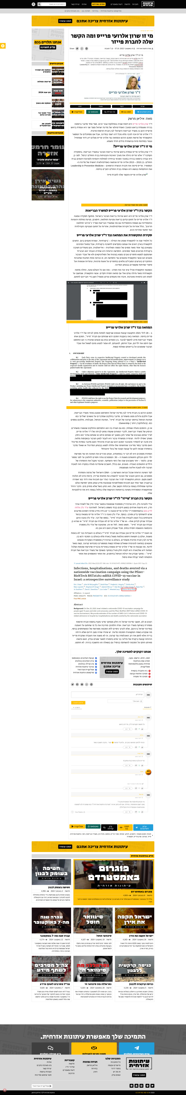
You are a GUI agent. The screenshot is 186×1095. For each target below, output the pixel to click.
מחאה (107, 834)
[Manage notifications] (4, 1090)
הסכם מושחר (141, 834)
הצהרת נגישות (45, 1072)
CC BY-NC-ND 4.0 (142, 1092)
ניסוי (83, 834)
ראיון (95, 1072)
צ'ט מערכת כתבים (72, 11)
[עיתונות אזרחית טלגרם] (131, 1086)
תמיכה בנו (86, 11)
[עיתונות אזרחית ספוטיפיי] (147, 1086)
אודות (84, 4)
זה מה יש (116, 1072)
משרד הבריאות (91, 834)
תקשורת (130, 837)
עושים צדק (116, 1075)
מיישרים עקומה (114, 1065)
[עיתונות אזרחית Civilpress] (139, 1064)
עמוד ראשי (149, 31)
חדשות (127, 4)
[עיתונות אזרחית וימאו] (141, 1086)
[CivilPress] (147, 4)
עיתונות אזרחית (75, 834)
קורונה (143, 31)
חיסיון (127, 834)
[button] (3, 46)
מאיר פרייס (115, 834)
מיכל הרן (101, 834)
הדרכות (71, 1073)
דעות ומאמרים (116, 4)
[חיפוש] (39, 4)
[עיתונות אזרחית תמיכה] (136, 1086)
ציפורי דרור (115, 1068)
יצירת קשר (75, 4)
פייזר (149, 837)
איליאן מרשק (92, 1065)
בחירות (95, 11)
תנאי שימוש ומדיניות (43, 1075)
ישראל (122, 834)
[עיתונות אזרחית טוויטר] (152, 1086)
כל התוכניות (115, 1062)
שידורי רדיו (70, 1067)
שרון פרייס (137, 837)
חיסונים (133, 834)
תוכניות (135, 4)
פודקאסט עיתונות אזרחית (111, 11)
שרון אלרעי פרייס (140, 124)
